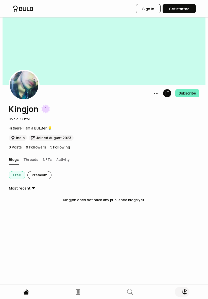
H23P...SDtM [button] (19, 119)
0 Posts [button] (15, 147)
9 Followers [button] (36, 147)
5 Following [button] (60, 147)
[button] (24, 85)
